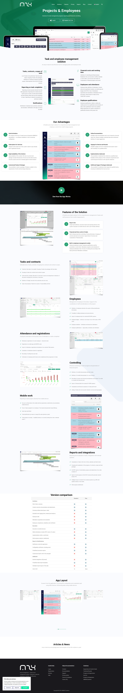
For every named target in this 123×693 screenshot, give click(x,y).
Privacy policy (65, 675)
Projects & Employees (88, 677)
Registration (51, 671)
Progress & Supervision (89, 673)
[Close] (29, 678)
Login (49, 669)
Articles (50, 673)
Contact (64, 669)
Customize (8, 687)
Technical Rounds (87, 671)
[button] (57, 629)
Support (64, 673)
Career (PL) (65, 679)
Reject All (17, 687)
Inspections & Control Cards (90, 669)
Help (49, 675)
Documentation (66, 671)
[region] (17, 684)
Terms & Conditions (67, 677)
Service (85, 675)
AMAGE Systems (87, 679)
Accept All (25, 687)
